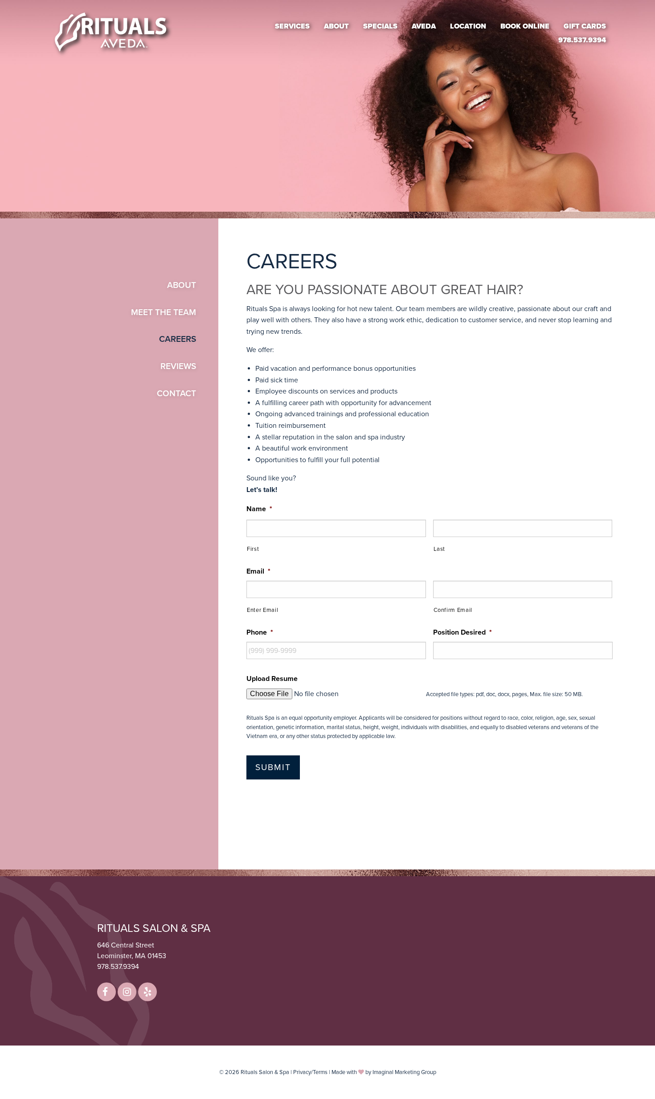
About (336, 25)
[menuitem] (292, 25)
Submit (273, 767)
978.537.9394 (582, 40)
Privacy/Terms (310, 1072)
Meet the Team (163, 312)
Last (440, 549)
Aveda (424, 25)
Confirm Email (453, 610)
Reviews (178, 366)
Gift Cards (585, 25)
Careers (177, 339)
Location (468, 25)
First (253, 549)
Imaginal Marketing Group (404, 1072)
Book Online (524, 25)
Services (292, 25)
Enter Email (262, 610)
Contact (176, 393)
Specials (380, 25)
